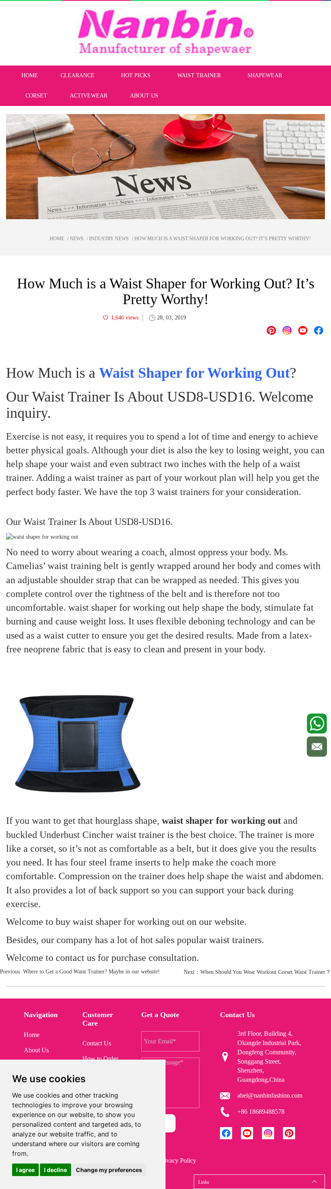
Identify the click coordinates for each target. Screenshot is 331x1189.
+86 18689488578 (261, 1111)
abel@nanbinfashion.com (269, 1095)
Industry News (109, 238)
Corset (36, 96)
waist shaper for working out (221, 820)
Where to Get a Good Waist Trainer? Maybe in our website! (91, 972)
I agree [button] (25, 1169)
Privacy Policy (177, 1160)
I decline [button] (55, 1169)
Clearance (77, 75)
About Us (144, 96)
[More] (318, 330)
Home (29, 75)
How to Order (100, 1058)
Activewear (88, 96)
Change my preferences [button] (109, 1169)
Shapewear (264, 75)
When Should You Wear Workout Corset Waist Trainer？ (265, 972)
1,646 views (124, 318)
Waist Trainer (199, 75)
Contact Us (96, 1043)
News (77, 238)
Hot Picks (136, 75)
